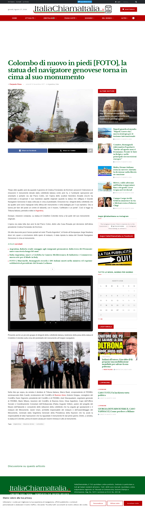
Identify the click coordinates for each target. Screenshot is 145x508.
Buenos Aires (60, 395)
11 (106, 300)
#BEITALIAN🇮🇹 (49, 18)
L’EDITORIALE (106, 356)
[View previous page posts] (48, 269)
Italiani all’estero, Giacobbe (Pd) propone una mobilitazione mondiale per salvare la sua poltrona (117, 363)
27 (117, 310)
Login (118, 2)
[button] (45, 323)
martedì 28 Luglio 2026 (123, 369)
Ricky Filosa (108, 369)
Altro (124, 18)
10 (101, 300)
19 (112, 305)
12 (112, 300)
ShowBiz (89, 18)
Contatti (18, 2)
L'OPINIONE (102, 389)
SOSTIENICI (129, 9)
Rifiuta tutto (115, 503)
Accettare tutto (133, 503)
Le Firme (26, 2)
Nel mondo (107, 18)
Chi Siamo (11, 2)
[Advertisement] (72, 40)
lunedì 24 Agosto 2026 (107, 398)
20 (117, 305)
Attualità (29, 18)
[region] (72, 501)
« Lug (100, 319)
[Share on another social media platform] (90, 150)
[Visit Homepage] (72, 9)
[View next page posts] (52, 269)
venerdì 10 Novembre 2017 (35, 84)
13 (117, 300)
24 (101, 310)
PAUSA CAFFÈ (69, 18)
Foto (57, 84)
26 (112, 310)
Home (14, 18)
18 (106, 305)
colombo (40, 424)
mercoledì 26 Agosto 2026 (124, 193)
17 (101, 305)
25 (106, 310)
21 (123, 305)
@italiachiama (118, 226)
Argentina (51, 84)
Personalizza (98, 503)
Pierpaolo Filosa (16, 84)
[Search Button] (135, 2)
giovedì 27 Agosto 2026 (109, 122)
